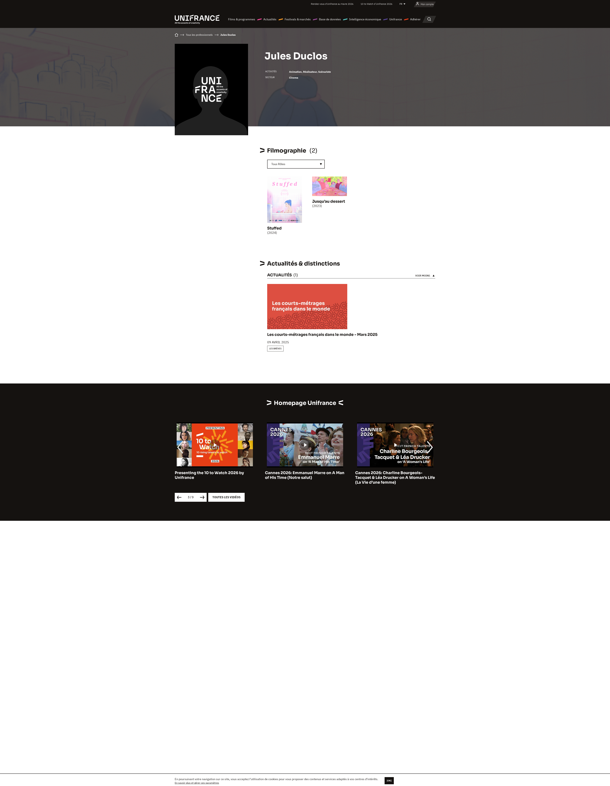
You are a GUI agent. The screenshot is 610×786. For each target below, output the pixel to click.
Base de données (330, 19)
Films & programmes (241, 19)
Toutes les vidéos (226, 497)
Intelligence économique (365, 19)
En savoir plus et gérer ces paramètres (197, 782)
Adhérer (415, 19)
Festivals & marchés (298, 19)
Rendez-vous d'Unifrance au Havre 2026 (332, 3)
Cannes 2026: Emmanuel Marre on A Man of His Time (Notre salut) (214, 475)
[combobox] (296, 164)
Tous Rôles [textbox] (278, 164)
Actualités (269, 19)
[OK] (389, 780)
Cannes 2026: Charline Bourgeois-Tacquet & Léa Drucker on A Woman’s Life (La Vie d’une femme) (305, 478)
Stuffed (274, 228)
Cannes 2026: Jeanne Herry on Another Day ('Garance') (393, 475)
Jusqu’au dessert (328, 201)
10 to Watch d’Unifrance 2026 (376, 3)
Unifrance (395, 19)
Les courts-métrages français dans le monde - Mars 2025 (322, 334)
